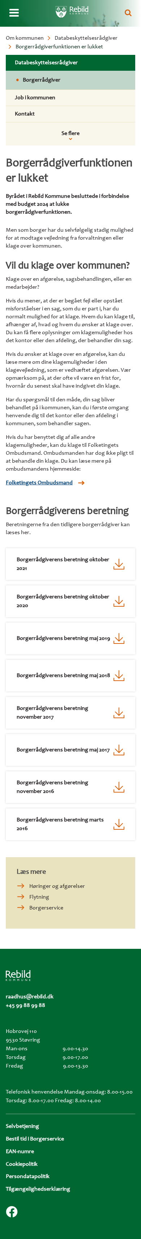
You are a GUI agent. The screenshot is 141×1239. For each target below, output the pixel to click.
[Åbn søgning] (128, 13)
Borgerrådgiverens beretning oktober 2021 (63, 564)
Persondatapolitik (28, 1176)
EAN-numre (20, 1152)
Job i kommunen (35, 98)
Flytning (39, 897)
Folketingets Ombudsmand (39, 483)
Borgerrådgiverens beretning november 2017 (52, 713)
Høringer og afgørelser (57, 886)
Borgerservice (46, 908)
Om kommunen (25, 38)
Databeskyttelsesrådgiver (86, 38)
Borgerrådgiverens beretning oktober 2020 (63, 601)
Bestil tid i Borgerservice (35, 1139)
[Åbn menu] (14, 13)
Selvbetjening (22, 1126)
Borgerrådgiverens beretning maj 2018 (63, 676)
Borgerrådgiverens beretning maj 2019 (63, 638)
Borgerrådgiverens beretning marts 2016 (60, 824)
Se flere (70, 133)
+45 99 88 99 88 (25, 1005)
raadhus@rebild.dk (30, 997)
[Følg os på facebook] (12, 1212)
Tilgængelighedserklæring (38, 1189)
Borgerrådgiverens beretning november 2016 (52, 787)
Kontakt (25, 114)
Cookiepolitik (22, 1164)
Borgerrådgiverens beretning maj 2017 (63, 750)
